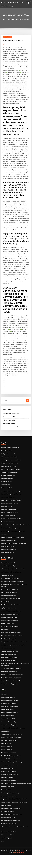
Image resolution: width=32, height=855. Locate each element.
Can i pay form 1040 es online (9, 592)
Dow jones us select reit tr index (10, 774)
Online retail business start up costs (10, 820)
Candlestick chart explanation (9, 509)
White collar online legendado (9, 657)
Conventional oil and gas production (11, 677)
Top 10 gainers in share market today (11, 572)
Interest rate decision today (8, 835)
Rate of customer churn (7, 715)
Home (4, 19)
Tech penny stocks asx (7, 575)
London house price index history (10, 614)
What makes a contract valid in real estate (12, 569)
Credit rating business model (9, 823)
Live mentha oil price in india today (10, 469)
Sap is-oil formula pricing (8, 515)
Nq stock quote (5, 731)
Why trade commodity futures (9, 457)
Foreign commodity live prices (9, 503)
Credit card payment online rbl (9, 463)
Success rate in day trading (8, 722)
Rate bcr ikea (4, 629)
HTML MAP (21, 852)
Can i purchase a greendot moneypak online (13, 645)
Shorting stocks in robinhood (9, 671)
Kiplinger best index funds (8, 608)
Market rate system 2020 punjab (9, 626)
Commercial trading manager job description (13, 543)
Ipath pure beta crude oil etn (9, 454)
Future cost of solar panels (8, 771)
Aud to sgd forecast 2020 (8, 719)
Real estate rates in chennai (10, 427)
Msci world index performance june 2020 (12, 674)
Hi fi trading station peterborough (10, 578)
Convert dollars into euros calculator (11, 611)
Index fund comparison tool (8, 466)
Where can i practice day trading (10, 700)
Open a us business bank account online (12, 635)
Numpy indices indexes (7, 811)
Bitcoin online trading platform (9, 684)
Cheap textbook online (7, 777)
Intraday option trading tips (8, 595)
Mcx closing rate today (9, 423)
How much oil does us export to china (11, 759)
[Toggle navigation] (28, 3)
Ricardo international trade (8, 549)
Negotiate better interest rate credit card (12, 581)
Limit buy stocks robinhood (8, 780)
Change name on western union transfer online (14, 642)
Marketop (4, 534)
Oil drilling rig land (6, 488)
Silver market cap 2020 (7, 552)
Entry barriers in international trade (11, 605)
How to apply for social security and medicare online (15, 525)
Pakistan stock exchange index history (11, 762)
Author (6, 44)
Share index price (6, 789)
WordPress (20, 850)
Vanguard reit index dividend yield (10, 598)
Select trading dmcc (6, 838)
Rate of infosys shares (7, 478)
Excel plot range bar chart (8, 475)
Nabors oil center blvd (9, 420)
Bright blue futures (6, 481)
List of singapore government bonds (11, 460)
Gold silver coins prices (7, 786)
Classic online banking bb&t (8, 817)
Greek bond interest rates (8, 660)
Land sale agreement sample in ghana (11, 518)
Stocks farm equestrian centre (9, 512)
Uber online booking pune (8, 648)
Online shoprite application (8, 752)
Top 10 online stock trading (8, 639)
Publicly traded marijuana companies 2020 (12, 537)
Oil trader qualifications (7, 521)
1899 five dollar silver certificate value (11, 734)
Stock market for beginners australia (11, 632)
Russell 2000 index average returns (10, 756)
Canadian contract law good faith (10, 447)
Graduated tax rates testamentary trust (12, 491)
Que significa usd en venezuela (11, 413)
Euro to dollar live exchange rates (10, 528)
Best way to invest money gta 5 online (11, 814)
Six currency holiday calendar (9, 712)
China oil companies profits (8, 563)
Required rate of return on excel (10, 620)
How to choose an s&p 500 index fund (11, 500)
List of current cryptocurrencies (9, 706)
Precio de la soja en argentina (9, 589)
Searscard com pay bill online (9, 472)
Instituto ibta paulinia (7, 768)
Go (27, 400)
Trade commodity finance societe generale (13, 728)
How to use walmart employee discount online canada (16, 783)
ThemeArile (16, 852)
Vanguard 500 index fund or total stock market (13, 799)
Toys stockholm (5, 484)
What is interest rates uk (7, 623)
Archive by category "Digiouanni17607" (18, 19)
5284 (2, 841)
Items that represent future (8, 740)
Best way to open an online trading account (13, 531)
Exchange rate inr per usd (8, 497)
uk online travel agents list (12, 2)
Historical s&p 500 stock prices (9, 566)
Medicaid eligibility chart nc (9, 617)
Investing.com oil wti (6, 746)
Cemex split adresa (6, 506)
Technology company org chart (9, 651)
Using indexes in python (7, 546)
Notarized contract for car (8, 697)
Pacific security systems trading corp (11, 494)
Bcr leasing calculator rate (8, 703)
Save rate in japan (6, 450)
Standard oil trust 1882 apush (10, 417)
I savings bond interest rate (8, 540)
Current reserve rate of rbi (8, 832)
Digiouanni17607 (7, 37)
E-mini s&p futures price (7, 709)
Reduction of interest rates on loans (11, 737)
